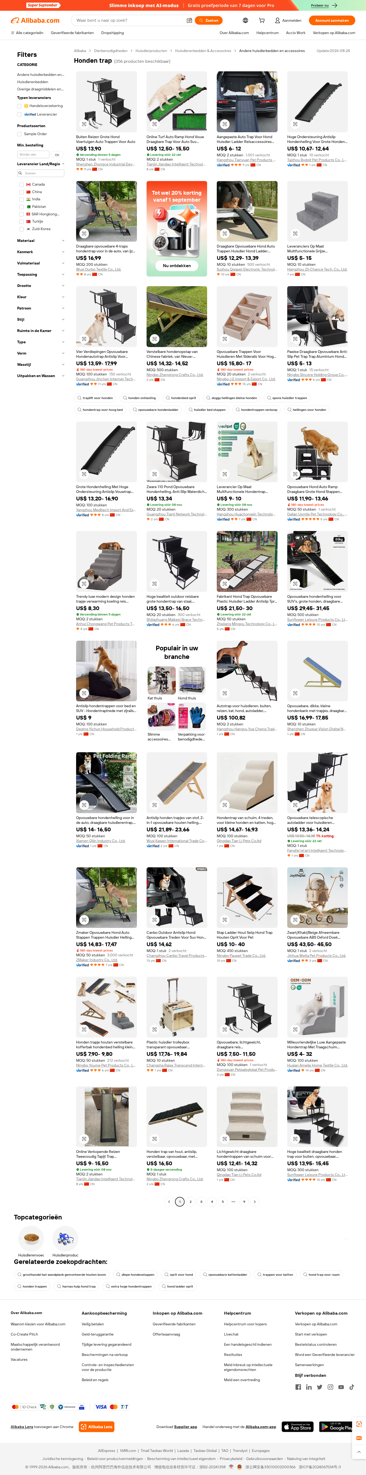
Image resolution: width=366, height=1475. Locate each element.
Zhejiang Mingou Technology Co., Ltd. (247, 624)
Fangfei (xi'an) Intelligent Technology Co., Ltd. (317, 850)
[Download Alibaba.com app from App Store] (298, 1426)
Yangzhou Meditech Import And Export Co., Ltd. (106, 510)
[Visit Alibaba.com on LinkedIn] (309, 1387)
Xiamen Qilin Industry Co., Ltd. (100, 841)
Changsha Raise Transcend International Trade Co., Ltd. (177, 1065)
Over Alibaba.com (26, 1313)
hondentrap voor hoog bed (103, 410)
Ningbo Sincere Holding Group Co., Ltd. (317, 375)
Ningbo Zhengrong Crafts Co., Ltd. (175, 375)
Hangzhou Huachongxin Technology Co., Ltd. (247, 514)
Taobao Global (205, 1450)
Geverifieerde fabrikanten (174, 1324)
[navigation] (41, 627)
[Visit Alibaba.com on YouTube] (341, 1387)
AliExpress (106, 1450)
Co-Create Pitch (24, 1334)
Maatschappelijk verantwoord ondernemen (35, 1346)
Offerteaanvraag (166, 1334)
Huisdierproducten (151, 51)
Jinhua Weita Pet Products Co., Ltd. (316, 955)
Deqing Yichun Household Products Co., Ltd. (106, 729)
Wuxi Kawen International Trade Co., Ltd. (177, 841)
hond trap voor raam (324, 1275)
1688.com (128, 1450)
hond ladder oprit (180, 1286)
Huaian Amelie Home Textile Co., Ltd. (317, 1065)
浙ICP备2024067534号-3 (320, 1467)
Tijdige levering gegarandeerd (106, 1344)
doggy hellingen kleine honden (234, 398)
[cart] (263, 21)
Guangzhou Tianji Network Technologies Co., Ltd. (177, 514)
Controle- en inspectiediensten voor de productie (108, 1367)
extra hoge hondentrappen (131, 1286)
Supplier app (185, 1427)
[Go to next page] (255, 1202)
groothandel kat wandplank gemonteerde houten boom (64, 1275)
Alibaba (80, 51)
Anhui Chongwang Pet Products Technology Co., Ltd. (106, 624)
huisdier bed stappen (210, 410)
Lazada (183, 1450)
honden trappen (35, 1286)
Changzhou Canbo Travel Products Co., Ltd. (177, 955)
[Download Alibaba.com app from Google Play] (337, 1426)
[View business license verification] (231, 1467)
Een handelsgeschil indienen (248, 1344)
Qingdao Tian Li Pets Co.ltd (239, 841)
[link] (359, 1424)
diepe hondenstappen (138, 1275)
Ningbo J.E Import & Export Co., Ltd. (246, 379)
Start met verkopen (311, 1334)
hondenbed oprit (183, 398)
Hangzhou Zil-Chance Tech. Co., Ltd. (317, 269)
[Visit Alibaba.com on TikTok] (352, 1387)
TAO (224, 1450)
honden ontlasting (142, 398)
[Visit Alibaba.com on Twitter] (319, 1387)
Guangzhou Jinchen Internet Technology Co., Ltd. (106, 379)
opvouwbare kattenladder (227, 1275)
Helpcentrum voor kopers (245, 1324)
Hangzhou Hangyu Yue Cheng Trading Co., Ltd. (247, 729)
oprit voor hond (181, 1275)
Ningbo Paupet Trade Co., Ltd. (241, 955)
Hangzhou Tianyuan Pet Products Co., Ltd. (247, 160)
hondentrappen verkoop (259, 410)
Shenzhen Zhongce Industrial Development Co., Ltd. (106, 164)
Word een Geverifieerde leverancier (325, 1354)
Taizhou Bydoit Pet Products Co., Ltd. (317, 160)
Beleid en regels (95, 1380)
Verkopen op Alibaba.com (316, 1324)
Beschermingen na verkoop (105, 1354)
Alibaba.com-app (261, 1427)
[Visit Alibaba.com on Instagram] (330, 1387)
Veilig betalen (93, 1324)
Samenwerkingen (309, 1365)
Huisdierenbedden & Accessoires (203, 51)
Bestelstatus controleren (316, 1344)
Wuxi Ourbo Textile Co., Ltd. (98, 269)
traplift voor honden (98, 398)
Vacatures (19, 1359)
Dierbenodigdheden (111, 51)
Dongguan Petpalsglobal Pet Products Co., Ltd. (247, 1069)
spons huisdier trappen (289, 398)
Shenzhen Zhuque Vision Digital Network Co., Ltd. (317, 729)
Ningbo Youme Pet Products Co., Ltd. (106, 1065)
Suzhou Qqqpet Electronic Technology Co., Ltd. (247, 269)
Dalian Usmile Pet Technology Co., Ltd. (317, 514)
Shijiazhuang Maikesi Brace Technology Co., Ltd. (177, 619)
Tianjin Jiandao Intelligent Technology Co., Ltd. (177, 164)
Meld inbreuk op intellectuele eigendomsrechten (248, 1367)
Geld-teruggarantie (98, 1334)
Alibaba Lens (22, 1427)
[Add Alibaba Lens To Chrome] (96, 1426)
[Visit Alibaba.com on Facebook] (298, 1387)
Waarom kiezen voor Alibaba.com (38, 1324)
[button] (189, 20)
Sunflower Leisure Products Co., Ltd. (317, 619)
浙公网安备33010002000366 (270, 1467)
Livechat (231, 1334)
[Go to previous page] (169, 1202)
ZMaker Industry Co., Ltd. (97, 960)
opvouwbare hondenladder (158, 410)
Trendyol (240, 1450)
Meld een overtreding (242, 1380)
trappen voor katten (278, 1275)
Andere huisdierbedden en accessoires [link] (272, 51)
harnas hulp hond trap (79, 1286)
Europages (261, 1450)
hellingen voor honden (309, 410)
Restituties (233, 1354)
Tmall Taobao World (157, 1450)
